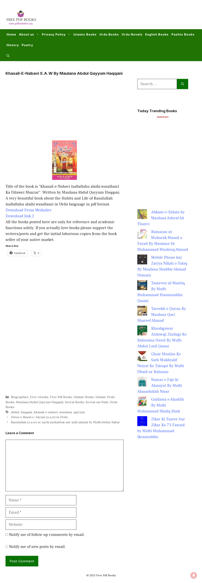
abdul (15, 412)
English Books (157, 34)
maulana (65, 412)
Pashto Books (183, 34)
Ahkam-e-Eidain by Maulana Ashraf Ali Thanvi (161, 218)
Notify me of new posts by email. (37, 546)
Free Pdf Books (61, 397)
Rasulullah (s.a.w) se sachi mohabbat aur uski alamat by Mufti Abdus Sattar (65, 422)
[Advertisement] (124, 17)
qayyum (79, 412)
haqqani (26, 412)
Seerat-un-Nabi (97, 402)
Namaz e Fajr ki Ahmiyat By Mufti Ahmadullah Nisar (159, 385)
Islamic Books (85, 34)
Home (11, 34)
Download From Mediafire (28, 210)
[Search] (182, 84)
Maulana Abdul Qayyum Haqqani (39, 402)
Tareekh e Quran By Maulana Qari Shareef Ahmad (161, 314)
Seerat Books (74, 402)
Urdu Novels (132, 34)
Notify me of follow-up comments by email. (47, 534)
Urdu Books (109, 34)
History (13, 45)
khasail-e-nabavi (46, 412)
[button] (8, 55)
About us (26, 34)
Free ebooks (39, 397)
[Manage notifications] (194, 575)
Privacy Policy (54, 34)
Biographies (19, 397)
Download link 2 (20, 216)
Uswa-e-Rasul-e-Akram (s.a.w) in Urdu (39, 417)
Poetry (27, 45)
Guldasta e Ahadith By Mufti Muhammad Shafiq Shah (160, 405)
